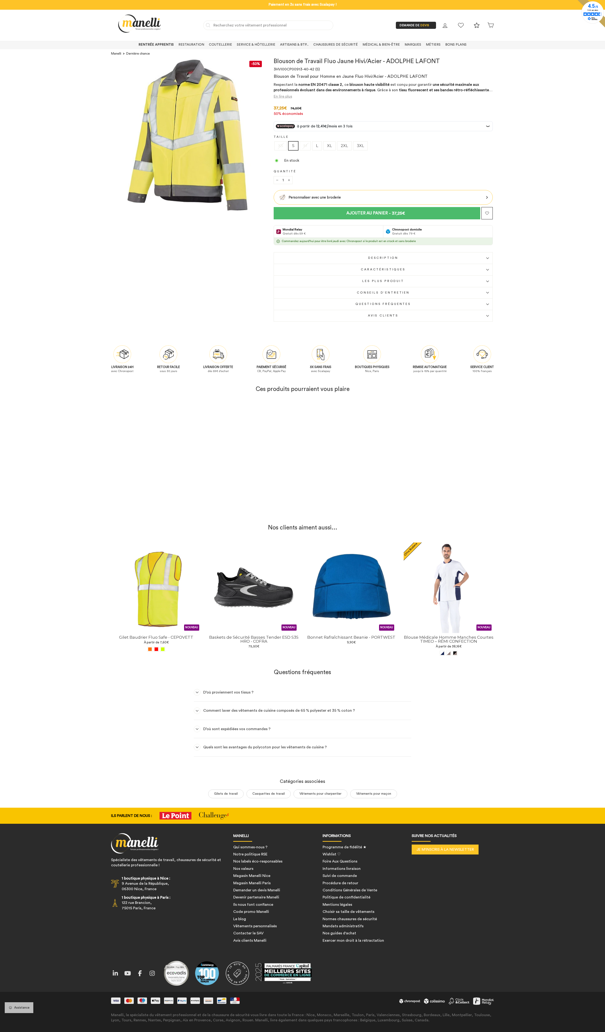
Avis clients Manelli (249, 940)
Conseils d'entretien (383, 292)
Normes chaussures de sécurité (350, 919)
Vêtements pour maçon (373, 793)
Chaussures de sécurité (335, 44)
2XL (344, 145)
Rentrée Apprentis (156, 44)
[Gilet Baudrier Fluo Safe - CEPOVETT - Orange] (150, 649)
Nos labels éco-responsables (257, 861)
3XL (360, 145)
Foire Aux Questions (340, 861)
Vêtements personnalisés (255, 926)
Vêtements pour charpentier (320, 793)
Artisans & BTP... (294, 44)
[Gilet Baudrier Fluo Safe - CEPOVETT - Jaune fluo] (162, 649)
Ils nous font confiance (253, 904)
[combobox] (268, 25)
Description (383, 257)
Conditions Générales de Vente (350, 890)
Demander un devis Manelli (256, 890)
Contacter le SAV (248, 933)
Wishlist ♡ (332, 854)
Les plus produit (383, 281)
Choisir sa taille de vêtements (348, 912)
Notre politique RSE (250, 854)
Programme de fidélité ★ (344, 847)
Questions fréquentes (383, 304)
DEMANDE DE (414, 25)
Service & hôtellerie (256, 44)
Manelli (116, 53)
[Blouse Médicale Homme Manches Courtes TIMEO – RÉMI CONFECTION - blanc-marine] (442, 653)
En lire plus (283, 96)
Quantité (285, 171)
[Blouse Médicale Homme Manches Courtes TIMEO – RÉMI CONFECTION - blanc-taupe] (448, 653)
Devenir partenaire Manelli (256, 897)
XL (329, 145)
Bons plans (456, 44)
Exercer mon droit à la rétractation (353, 940)
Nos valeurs (243, 869)
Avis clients (383, 315)
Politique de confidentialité (346, 897)
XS (280, 145)
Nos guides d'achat (339, 933)
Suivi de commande (340, 876)
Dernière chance (138, 53)
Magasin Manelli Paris (252, 883)
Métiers (433, 44)
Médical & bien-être (381, 44)
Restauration (191, 44)
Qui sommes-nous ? (250, 847)
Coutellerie (220, 44)
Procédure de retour (340, 883)
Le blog (239, 919)
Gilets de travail (226, 793)
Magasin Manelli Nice (251, 876)
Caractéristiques (383, 269)
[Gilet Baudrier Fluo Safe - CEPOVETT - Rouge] (156, 649)
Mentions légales (337, 904)
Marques (413, 44)
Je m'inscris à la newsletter (445, 849)
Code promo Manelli (251, 912)
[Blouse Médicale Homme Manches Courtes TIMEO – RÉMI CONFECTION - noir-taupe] (455, 653)
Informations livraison (342, 869)
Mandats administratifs (343, 926)
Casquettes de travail (268, 793)
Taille (281, 136)
